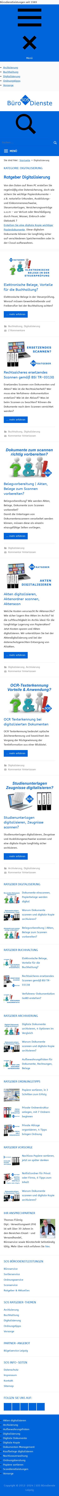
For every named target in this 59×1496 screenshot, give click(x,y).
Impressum (10, 1375)
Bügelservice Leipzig (16, 1350)
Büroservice (11, 1268)
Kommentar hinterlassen (22, 435)
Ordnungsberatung (14, 1460)
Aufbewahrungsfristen (16, 1429)
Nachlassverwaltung (15, 1455)
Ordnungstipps (11, 80)
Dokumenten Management (19, 1446)
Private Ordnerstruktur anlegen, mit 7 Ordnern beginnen (36, 1112)
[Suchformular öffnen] (26, 125)
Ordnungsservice (13, 1279)
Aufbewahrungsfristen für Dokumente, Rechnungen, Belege (37, 1064)
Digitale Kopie (11, 1442)
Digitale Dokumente (15, 1438)
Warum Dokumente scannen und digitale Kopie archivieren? (38, 914)
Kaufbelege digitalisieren (18, 1451)
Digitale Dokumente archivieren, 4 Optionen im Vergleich (38, 1029)
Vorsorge (8, 85)
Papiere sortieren (13, 1464)
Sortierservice (12, 1274)
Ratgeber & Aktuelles (16, 1290)
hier (47, 1246)
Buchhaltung (10, 71)
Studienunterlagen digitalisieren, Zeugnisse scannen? (23, 822)
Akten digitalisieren (14, 1420)
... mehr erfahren (15, 314)
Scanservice (11, 1285)
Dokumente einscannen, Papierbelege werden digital (36, 897)
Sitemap (9, 1385)
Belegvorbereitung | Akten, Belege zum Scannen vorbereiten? (26, 489)
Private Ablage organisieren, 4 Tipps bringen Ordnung (34, 1130)
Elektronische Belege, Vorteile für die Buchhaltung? (35, 963)
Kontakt (8, 1380)
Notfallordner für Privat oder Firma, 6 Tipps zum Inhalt (36, 1178)
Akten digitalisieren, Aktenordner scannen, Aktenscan (21, 599)
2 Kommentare (16, 330)
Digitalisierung (11, 76)
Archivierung (10, 67)
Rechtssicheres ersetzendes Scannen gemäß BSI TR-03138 (38, 980)
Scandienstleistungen (15, 1469)
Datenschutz (11, 1369)
